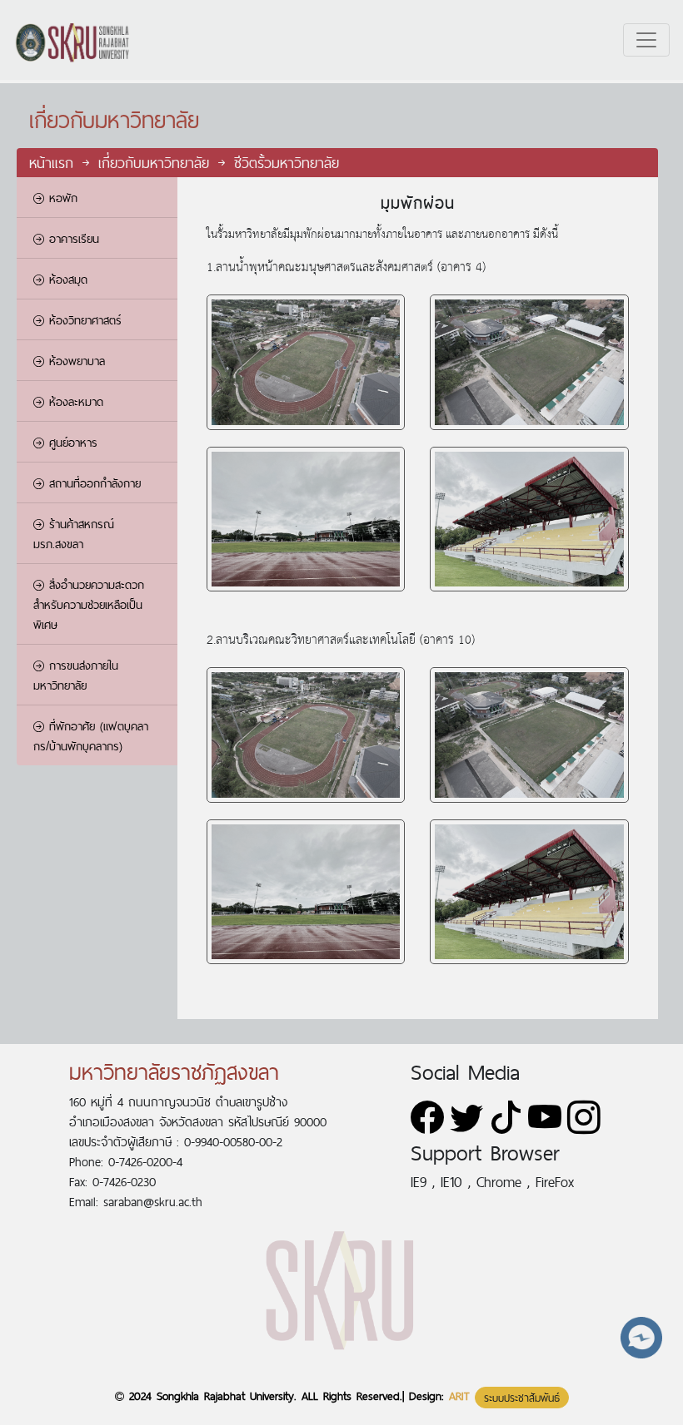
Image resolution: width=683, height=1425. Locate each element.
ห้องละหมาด (73, 402)
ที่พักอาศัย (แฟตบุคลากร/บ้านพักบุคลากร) (90, 736)
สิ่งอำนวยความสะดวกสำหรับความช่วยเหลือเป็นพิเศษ (88, 605)
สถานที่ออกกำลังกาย (92, 483)
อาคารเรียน (71, 239)
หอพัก (60, 198)
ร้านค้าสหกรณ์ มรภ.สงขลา (73, 534)
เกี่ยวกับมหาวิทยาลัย (156, 163)
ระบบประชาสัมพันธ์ (522, 1397)
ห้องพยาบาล (74, 361)
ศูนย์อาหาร (70, 443)
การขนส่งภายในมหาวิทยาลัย (75, 675)
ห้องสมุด (65, 279)
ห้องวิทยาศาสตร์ (83, 320)
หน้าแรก (54, 163)
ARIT (459, 1396)
